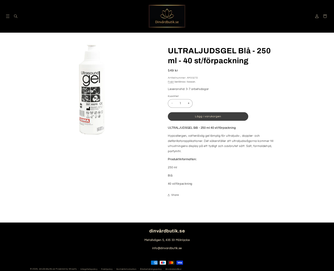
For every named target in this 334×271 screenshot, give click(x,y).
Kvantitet (173, 96)
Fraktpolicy (107, 269)
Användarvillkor (173, 269)
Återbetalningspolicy (151, 269)
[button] (8, 16)
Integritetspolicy (89, 269)
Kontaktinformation (126, 269)
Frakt (171, 82)
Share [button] (175, 195)
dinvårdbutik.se (47, 269)
